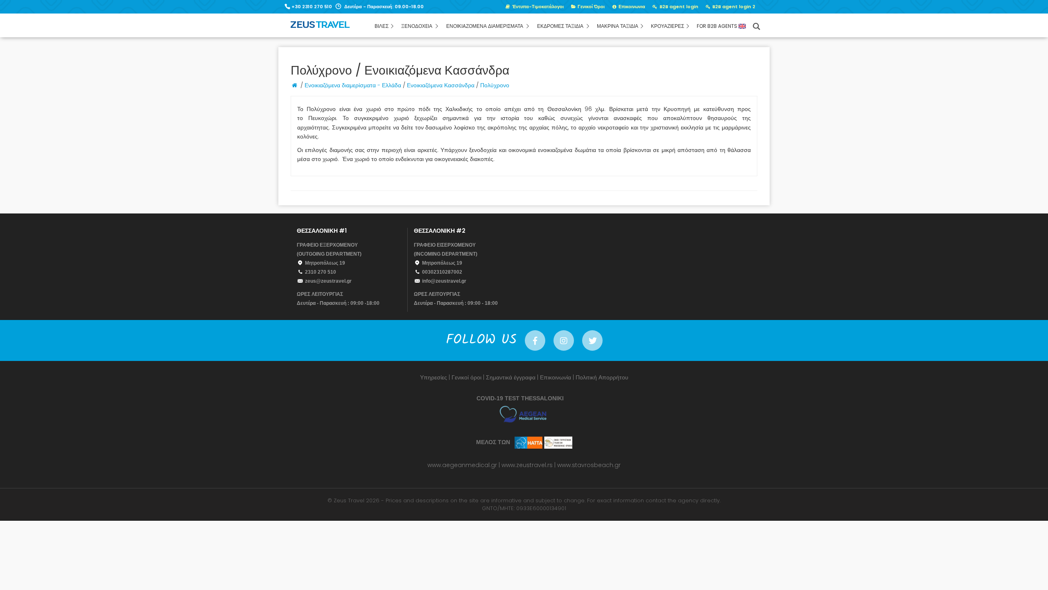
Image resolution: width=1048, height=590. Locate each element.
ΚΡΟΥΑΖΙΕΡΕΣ (667, 26)
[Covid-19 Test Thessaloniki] (524, 414)
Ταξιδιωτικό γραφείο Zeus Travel (338, 27)
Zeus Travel (349, 500)
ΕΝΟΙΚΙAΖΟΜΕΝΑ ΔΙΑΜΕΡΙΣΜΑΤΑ (485, 26)
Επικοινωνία (555, 377)
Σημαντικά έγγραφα (510, 377)
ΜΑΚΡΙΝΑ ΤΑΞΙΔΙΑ (617, 26)
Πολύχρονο (494, 85)
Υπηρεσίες (433, 377)
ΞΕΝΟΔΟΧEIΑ (417, 26)
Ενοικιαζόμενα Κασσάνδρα (440, 85)
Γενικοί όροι (466, 377)
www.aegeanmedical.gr (462, 465)
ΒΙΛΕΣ (381, 26)
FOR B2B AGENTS (718, 26)
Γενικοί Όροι (590, 6)
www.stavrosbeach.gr (589, 465)
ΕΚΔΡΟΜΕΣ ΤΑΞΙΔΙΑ (561, 26)
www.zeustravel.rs (527, 465)
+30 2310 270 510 (311, 6)
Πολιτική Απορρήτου (602, 377)
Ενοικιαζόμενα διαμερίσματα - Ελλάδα (353, 85)
